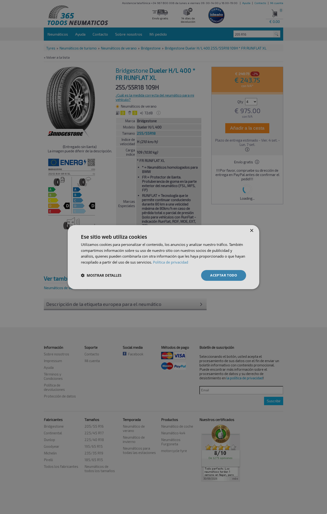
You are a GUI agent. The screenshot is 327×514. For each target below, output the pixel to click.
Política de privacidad (170, 262)
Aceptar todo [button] (223, 275)
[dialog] (163, 257)
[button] (101, 275)
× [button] (251, 230)
